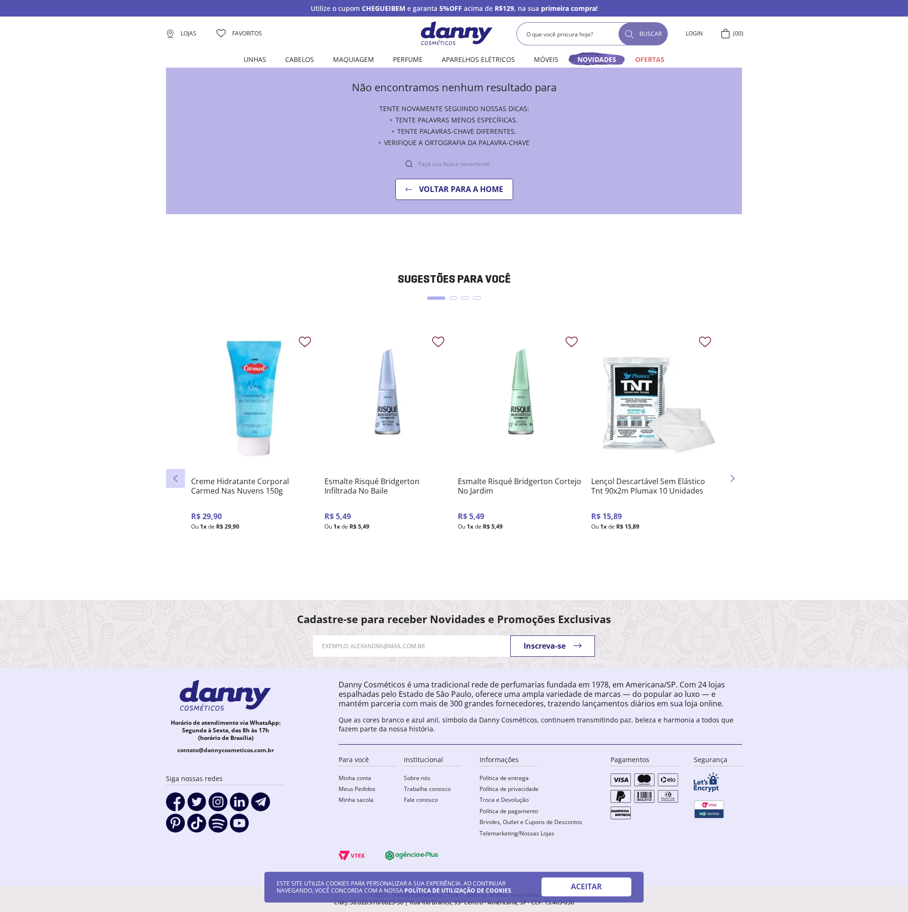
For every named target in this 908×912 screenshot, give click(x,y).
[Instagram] (218, 805)
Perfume (408, 59)
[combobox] (592, 33)
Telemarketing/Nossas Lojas (517, 833)
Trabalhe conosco (427, 789)
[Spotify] (218, 826)
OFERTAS (649, 59)
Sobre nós (417, 778)
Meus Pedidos (357, 789)
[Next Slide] (732, 478)
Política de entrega (504, 778)
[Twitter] (196, 805)
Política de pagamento (509, 811)
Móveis (546, 59)
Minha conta (355, 778)
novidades (596, 59)
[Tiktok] (196, 826)
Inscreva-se (545, 646)
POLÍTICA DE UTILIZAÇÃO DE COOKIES (457, 890)
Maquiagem (353, 59)
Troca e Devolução (504, 800)
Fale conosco (421, 800)
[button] (436, 298)
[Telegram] (260, 805)
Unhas (255, 59)
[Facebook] (175, 805)
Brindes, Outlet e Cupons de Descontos (531, 822)
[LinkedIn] (239, 805)
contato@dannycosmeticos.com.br (225, 750)
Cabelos (299, 59)
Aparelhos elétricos (478, 59)
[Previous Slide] (175, 478)
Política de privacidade (509, 789)
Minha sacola (356, 800)
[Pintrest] (175, 826)
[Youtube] (239, 826)
